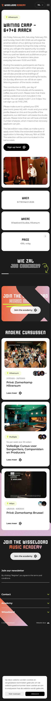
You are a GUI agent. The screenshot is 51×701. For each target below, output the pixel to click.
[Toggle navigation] (47, 5)
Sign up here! (14, 147)
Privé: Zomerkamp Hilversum (19, 384)
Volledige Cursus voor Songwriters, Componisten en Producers (24, 449)
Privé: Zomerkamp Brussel (24, 512)
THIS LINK (22, 101)
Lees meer (11, 393)
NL (39, 5)
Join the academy (23, 310)
